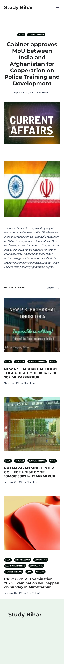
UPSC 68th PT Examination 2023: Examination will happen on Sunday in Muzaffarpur (31, 583)
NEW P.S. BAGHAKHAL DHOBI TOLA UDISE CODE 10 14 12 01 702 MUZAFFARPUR (31, 373)
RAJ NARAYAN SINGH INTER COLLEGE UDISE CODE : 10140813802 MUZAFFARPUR (29, 472)
